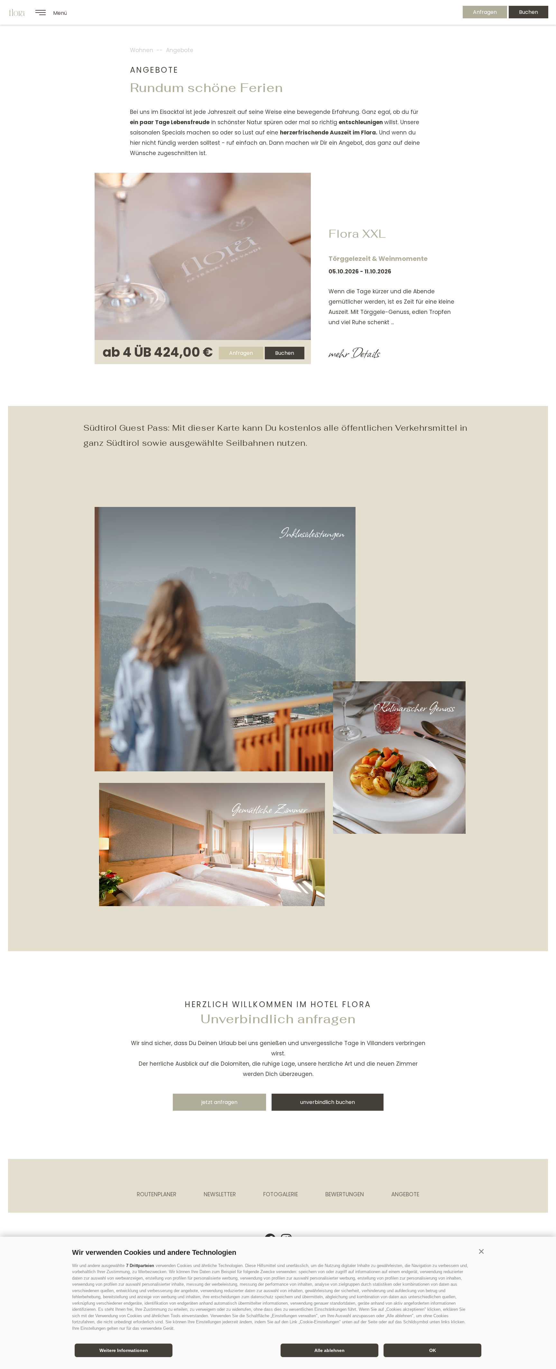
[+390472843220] (440, 12)
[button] (481, 1251)
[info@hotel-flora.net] (423, 12)
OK (432, 1350)
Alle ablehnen (329, 1350)
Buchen (528, 12)
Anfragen (485, 12)
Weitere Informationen (123, 1350)
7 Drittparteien (140, 1265)
